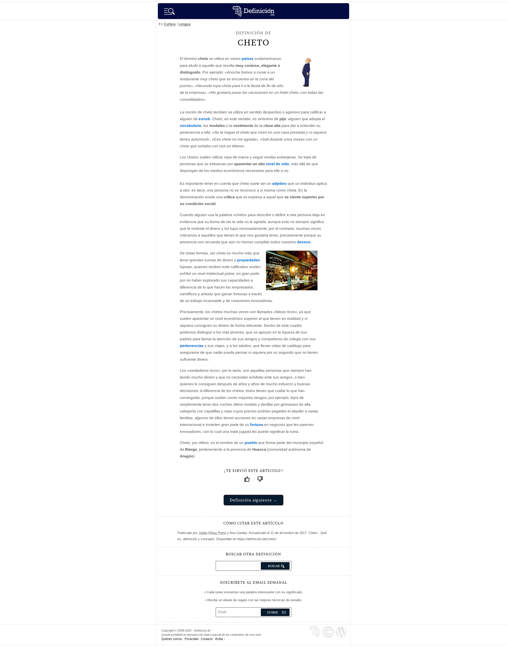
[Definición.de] (253, 11)
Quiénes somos (171, 638)
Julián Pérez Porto (212, 533)
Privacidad (191, 638)
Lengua (185, 24)
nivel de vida (277, 164)
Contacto (207, 638)
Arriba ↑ (220, 638)
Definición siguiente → (253, 500)
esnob (204, 119)
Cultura (170, 24)
